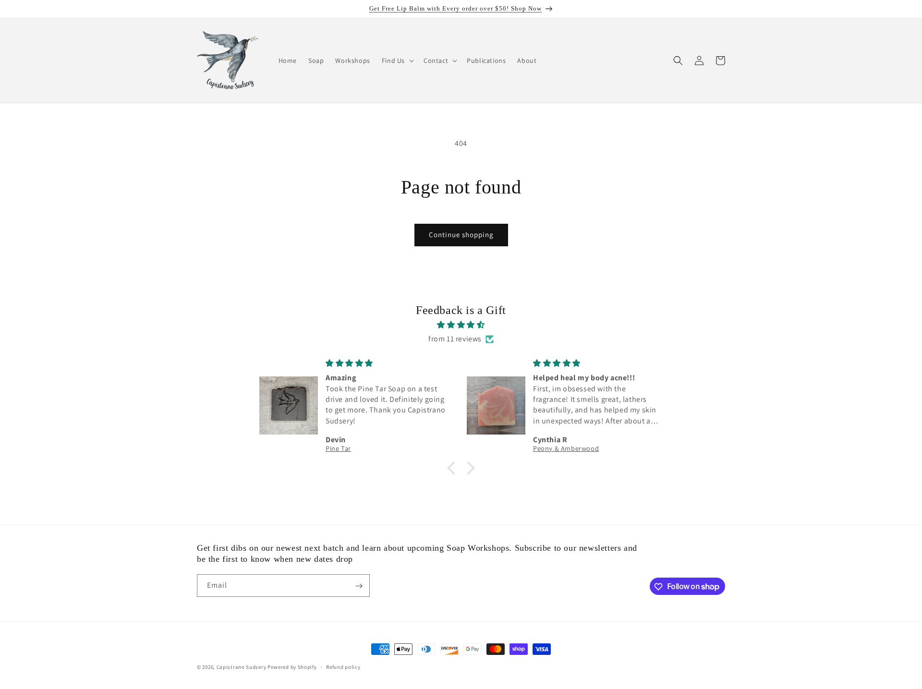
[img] (461, 325)
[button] (397, 60)
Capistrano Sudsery (242, 667)
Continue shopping (461, 234)
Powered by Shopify (292, 667)
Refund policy (343, 666)
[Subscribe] (358, 586)
